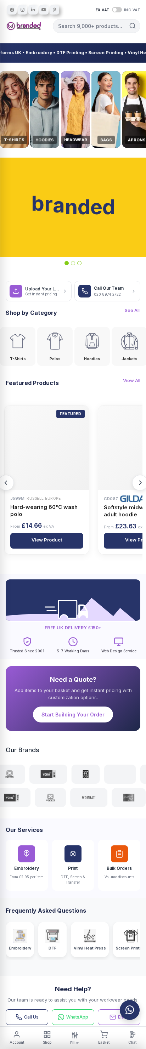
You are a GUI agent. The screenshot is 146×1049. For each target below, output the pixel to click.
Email (123, 1017)
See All (132, 310)
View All (131, 380)
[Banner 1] (66, 263)
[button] (132, 25)
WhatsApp (77, 1017)
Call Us (31, 1017)
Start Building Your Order (73, 714)
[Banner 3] (79, 263)
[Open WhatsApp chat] (130, 1010)
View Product (44, 540)
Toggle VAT (117, 9)
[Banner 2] (73, 263)
